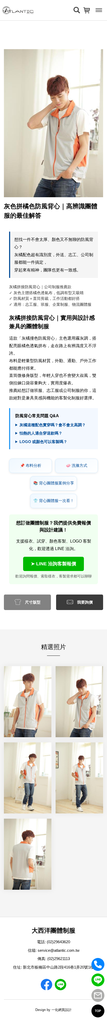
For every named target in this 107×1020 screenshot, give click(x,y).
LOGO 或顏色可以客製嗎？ (43, 441)
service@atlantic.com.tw (58, 950)
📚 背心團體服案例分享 (53, 483)
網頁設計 (65, 1010)
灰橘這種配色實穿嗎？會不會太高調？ (52, 425)
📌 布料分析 (30, 465)
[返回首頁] (18, 10)
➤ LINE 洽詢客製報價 (53, 563)
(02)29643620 (58, 942)
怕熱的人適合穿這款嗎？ (40, 433)
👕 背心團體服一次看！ (53, 501)
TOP (98, 1011)
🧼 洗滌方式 (76, 465)
